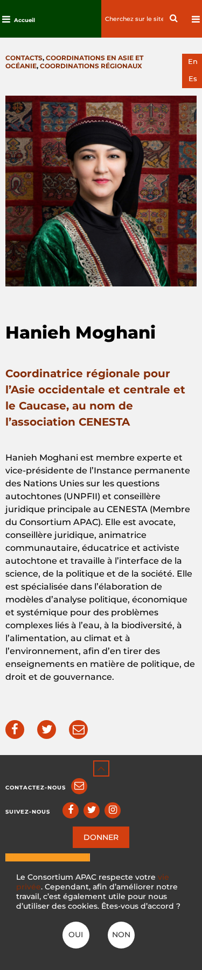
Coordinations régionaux (91, 66)
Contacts (24, 58)
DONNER (101, 837)
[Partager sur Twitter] (46, 729)
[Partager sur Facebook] (14, 729)
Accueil (24, 20)
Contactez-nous (35, 787)
